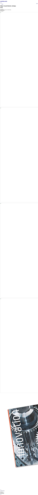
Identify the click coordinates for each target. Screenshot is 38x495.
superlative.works (3, 1)
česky (37, 3)
